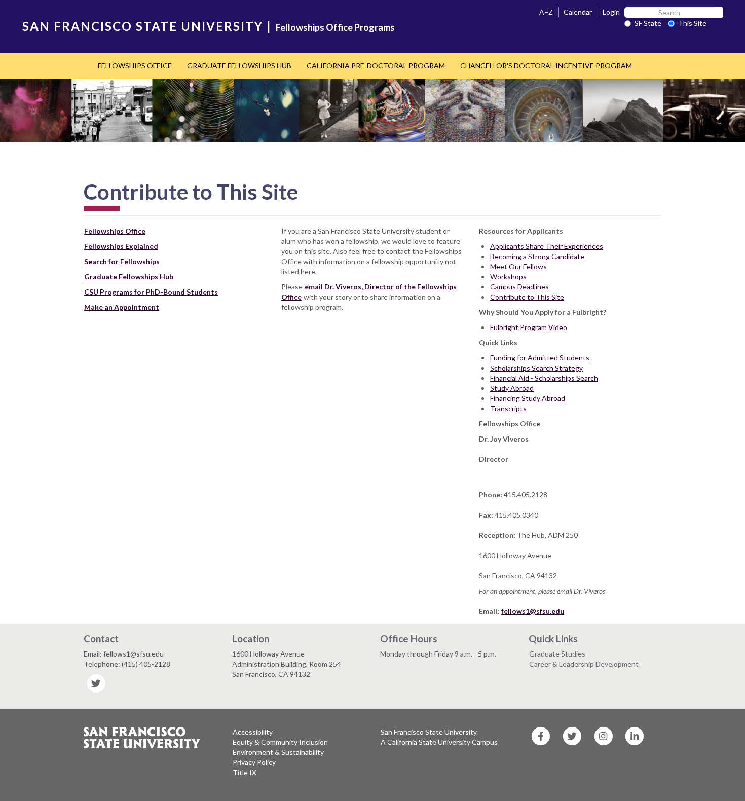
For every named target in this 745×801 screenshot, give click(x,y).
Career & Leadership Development (584, 664)
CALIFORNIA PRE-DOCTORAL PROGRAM (376, 65)
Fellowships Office (114, 231)
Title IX (244, 772)
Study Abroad (512, 388)
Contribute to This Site (527, 297)
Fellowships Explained (121, 246)
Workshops (508, 276)
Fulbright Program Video (528, 327)
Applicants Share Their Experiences (546, 246)
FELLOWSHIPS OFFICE (135, 65)
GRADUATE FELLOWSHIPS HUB (239, 65)
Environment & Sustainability (278, 752)
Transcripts (508, 408)
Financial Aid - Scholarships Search (544, 378)
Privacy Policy (254, 762)
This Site (692, 23)
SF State (648, 23)
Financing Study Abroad (527, 398)
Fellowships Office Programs (335, 27)
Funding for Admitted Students (539, 357)
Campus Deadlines (519, 286)
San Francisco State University (429, 731)
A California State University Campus (439, 742)
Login (611, 12)
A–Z (546, 12)
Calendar (578, 12)
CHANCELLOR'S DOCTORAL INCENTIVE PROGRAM (546, 65)
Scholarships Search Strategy (536, 367)
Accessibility (253, 731)
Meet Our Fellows (518, 266)
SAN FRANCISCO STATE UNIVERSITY (142, 26)
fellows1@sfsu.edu (532, 611)
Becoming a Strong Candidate (537, 256)
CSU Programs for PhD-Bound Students (151, 291)
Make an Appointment (121, 307)
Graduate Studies (557, 653)
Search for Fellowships (122, 261)
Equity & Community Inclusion (280, 742)
